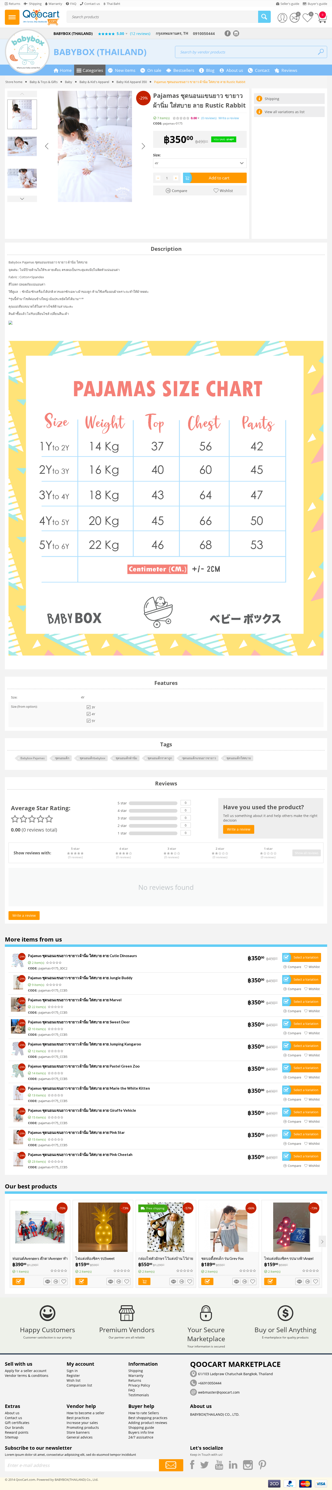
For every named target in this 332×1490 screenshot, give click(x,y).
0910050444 (204, 33)
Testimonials (138, 1395)
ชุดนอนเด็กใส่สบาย (239, 758)
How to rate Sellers (143, 1413)
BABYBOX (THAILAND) (100, 52)
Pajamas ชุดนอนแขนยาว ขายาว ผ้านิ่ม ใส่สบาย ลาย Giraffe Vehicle (82, 1110)
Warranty (135, 1375)
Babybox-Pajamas (32, 758)
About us (12, 1413)
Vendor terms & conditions (26, 1375)
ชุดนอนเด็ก (62, 758)
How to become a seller (86, 1413)
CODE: (157, 123)
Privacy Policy (139, 1385)
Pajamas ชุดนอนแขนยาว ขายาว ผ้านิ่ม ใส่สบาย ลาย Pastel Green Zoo (84, 1066)
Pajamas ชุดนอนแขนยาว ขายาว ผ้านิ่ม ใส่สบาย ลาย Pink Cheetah (80, 1154)
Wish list (73, 1380)
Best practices (78, 1417)
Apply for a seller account (25, 1370)
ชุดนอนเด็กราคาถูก (160, 758)
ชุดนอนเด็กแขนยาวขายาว (199, 758)
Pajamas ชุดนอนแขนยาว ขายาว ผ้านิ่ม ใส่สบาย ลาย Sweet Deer (79, 1022)
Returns (134, 1380)
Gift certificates (17, 1422)
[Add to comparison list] (56, 1281)
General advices (80, 1437)
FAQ (131, 1390)
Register (73, 1375)
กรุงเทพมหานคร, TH (172, 33)
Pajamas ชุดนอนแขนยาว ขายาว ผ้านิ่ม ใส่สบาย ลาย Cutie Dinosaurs (82, 955)
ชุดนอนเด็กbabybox (92, 758)
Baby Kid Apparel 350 (131, 82)
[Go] (171, 1465)
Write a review (228, 118)
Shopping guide (141, 1427)
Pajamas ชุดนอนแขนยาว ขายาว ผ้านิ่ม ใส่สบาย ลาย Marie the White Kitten (89, 1088)
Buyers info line (141, 1432)
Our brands (14, 1427)
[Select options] (18, 1281)
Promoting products (83, 1427)
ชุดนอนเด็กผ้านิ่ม (126, 758)
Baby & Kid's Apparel (94, 82)
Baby (68, 82)
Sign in (72, 1370)
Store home (13, 82)
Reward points (16, 1432)
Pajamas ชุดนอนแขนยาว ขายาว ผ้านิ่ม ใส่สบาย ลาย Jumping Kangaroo (84, 1044)
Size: (157, 155)
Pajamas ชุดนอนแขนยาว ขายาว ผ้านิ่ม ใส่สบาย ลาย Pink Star (76, 1132)
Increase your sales (82, 1422)
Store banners (78, 1432)
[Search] (264, 17)
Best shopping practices (147, 1417)
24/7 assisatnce (140, 1437)
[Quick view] (48, 1281)
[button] (200, 163)
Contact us (13, 1417)
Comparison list (79, 1385)
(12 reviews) (140, 33)
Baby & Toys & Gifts (44, 82)
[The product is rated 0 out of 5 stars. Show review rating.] (54, 962)
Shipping (135, 1370)
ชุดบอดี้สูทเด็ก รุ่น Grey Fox (222, 1258)
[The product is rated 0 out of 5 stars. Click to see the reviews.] (181, 118)
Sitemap (11, 1437)
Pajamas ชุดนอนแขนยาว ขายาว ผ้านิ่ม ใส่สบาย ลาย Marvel (75, 1000)
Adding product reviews (147, 1422)
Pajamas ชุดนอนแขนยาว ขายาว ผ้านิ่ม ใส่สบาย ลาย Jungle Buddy (80, 978)
